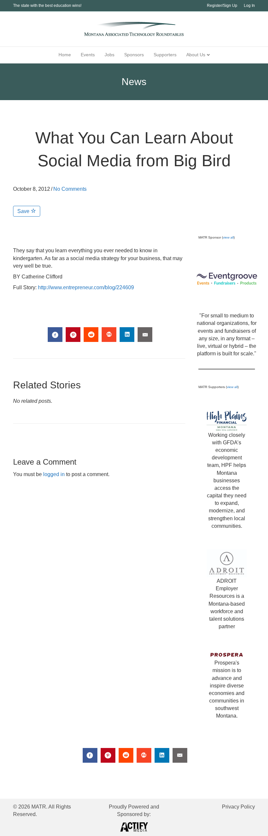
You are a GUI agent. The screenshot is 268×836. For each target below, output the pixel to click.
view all (228, 237)
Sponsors (134, 54)
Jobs (109, 54)
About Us (195, 54)
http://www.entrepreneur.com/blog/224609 (86, 287)
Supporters (165, 54)
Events (88, 54)
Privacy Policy (238, 806)
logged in (54, 474)
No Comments (70, 189)
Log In (249, 5)
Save (24, 211)
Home (65, 54)
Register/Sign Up (222, 5)
